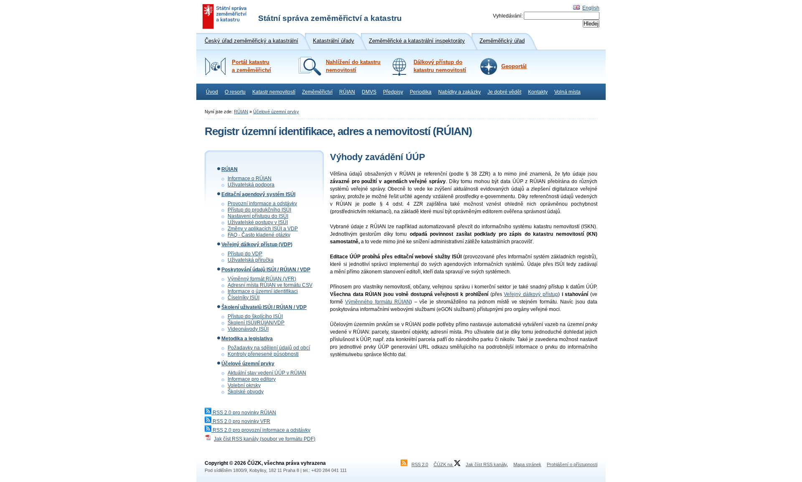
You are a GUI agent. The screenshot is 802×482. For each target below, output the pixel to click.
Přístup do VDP (245, 254)
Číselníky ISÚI (243, 298)
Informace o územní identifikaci (263, 291)
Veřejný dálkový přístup (531, 294)
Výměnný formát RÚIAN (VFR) (262, 279)
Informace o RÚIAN (250, 178)
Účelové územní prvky (276, 111)
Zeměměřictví (317, 92)
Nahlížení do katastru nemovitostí (353, 66)
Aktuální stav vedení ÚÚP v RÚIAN (267, 373)
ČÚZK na (444, 464)
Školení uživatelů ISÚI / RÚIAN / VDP (264, 307)
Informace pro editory (252, 379)
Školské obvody (246, 392)
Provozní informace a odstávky (262, 204)
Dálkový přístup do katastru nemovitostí (440, 66)
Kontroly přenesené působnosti (263, 354)
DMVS (369, 92)
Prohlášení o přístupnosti (572, 464)
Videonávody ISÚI (248, 329)
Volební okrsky (244, 385)
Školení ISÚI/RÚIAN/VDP (256, 323)
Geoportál (514, 66)
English (590, 8)
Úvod (212, 92)
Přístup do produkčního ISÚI (259, 210)
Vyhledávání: (508, 16)
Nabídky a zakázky (459, 92)
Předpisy (393, 92)
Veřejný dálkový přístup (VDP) (256, 244)
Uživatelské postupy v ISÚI (258, 222)
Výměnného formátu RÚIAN (377, 302)
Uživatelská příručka (251, 260)
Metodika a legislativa (247, 339)
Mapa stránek (527, 464)
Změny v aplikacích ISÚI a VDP (263, 229)
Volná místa (567, 92)
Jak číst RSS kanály (486, 464)
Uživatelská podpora (251, 185)
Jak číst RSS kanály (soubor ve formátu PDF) (264, 439)
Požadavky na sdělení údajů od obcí (269, 348)
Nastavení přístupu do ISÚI (258, 216)
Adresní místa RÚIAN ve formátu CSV (270, 285)
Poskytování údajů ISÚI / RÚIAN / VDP (265, 270)
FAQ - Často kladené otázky (259, 235)
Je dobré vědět (504, 92)
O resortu (235, 92)
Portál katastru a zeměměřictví (251, 66)
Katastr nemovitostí (273, 92)
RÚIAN (347, 92)
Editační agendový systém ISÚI (258, 194)
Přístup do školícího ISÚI (255, 316)
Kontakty (538, 92)
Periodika (420, 92)
